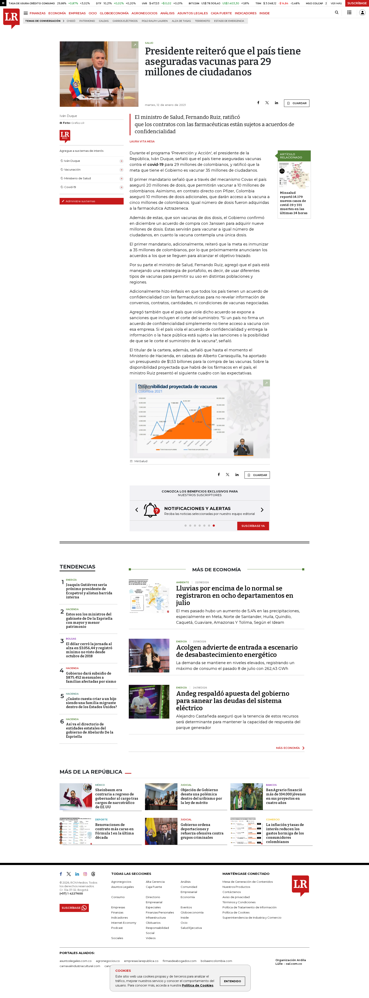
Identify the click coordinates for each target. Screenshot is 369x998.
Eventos (186, 907)
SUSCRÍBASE (357, 3)
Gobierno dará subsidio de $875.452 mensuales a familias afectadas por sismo (91, 677)
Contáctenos (232, 892)
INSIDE (264, 13)
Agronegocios (121, 881)
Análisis (185, 881)
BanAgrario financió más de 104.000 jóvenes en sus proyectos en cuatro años (286, 796)
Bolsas (71, 638)
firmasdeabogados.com (179, 961)
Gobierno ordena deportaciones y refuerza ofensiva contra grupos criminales (202, 831)
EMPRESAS (77, 13)
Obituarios (153, 922)
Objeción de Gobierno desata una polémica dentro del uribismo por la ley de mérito (201, 796)
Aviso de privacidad (236, 897)
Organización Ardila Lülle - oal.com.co (290, 961)
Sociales (117, 938)
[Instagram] (86, 875)
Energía (71, 579)
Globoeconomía (192, 912)
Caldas (103, 21)
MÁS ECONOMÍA (288, 748)
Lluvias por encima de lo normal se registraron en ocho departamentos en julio (234, 595)
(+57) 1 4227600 (71, 893)
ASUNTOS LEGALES (192, 13)
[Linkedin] (276, 103)
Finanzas (117, 912)
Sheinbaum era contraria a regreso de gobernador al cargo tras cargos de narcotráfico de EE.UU (116, 798)
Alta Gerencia (155, 881)
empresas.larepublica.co (141, 961)
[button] (135, 510)
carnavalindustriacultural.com (80, 966)
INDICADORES (245, 13)
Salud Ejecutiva (191, 927)
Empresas (118, 907)
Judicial (186, 784)
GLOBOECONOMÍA (114, 13)
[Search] (337, 12)
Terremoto (202, 21)
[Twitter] (267, 103)
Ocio (184, 922)
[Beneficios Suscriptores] (349, 12)
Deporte (101, 819)
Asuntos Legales (122, 886)
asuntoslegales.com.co (76, 961)
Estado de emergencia (229, 21)
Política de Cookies (197, 985)
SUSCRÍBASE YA (253, 525)
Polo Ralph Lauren (155, 21)
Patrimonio (87, 21)
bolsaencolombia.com (216, 961)
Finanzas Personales (160, 912)
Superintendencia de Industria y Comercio (252, 917)
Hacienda (72, 609)
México (100, 784)
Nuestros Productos (236, 886)
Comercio (273, 819)
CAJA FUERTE (221, 13)
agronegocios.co (108, 961)
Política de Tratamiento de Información (250, 907)
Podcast (117, 927)
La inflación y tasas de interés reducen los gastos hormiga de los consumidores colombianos (285, 833)
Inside (185, 917)
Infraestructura (156, 917)
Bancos (271, 784)
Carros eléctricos (125, 21)
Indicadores (119, 917)
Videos (150, 938)
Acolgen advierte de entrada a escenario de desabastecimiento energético (237, 651)
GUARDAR (299, 103)
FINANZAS (37, 13)
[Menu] (26, 13)
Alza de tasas (181, 21)
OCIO (93, 13)
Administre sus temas (80, 201)
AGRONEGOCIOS (144, 13)
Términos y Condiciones (239, 902)
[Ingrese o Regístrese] (362, 12)
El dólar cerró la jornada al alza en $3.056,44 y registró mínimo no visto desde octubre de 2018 (89, 650)
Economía (188, 897)
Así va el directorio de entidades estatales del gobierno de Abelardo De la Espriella (89, 730)
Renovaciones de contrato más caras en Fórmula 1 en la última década (114, 831)
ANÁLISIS (167, 13)
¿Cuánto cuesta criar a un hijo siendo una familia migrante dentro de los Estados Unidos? (91, 703)
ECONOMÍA (57, 13)
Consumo (118, 897)
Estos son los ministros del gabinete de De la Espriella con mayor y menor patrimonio (89, 620)
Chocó (71, 21)
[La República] (11, 19)
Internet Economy (123, 922)
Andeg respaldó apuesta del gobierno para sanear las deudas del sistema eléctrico (232, 701)
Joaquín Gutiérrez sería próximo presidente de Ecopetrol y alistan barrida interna (89, 591)
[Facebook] (258, 103)
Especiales (153, 907)
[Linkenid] (78, 875)
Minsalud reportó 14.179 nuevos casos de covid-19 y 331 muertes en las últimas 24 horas (294, 203)
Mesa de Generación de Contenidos (248, 881)
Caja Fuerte (154, 886)
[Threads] (95, 875)
